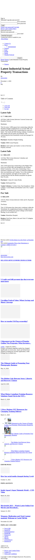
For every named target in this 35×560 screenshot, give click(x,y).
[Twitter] (10, 87)
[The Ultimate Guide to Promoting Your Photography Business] (5, 359)
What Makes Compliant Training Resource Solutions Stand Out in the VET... (16, 395)
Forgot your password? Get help (10, 27)
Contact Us (7, 43)
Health (6, 51)
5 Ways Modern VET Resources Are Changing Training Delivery (14, 410)
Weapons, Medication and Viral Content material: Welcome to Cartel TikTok (15, 517)
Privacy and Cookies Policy (8, 28)
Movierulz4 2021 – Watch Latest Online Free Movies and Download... (17, 506)
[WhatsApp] (23, 87)
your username (21, 21)
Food (5, 50)
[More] (30, 87)
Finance (6, 48)
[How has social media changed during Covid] (5, 473)
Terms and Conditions (10, 554)
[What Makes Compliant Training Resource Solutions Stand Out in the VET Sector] (5, 390)
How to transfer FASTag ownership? (14, 321)
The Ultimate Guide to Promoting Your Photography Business (15, 364)
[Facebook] (4, 87)
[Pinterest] (17, 87)
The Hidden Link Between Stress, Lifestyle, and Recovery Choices (16, 379)
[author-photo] (5, 253)
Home (2, 59)
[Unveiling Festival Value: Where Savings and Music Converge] (10, 297)
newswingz (4, 78)
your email (20, 33)
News (6, 45)
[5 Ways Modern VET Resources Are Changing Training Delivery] (5, 406)
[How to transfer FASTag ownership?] (10, 318)
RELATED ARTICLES (8, 260)
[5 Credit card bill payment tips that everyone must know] (10, 276)
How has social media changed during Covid (17, 476)
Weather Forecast (9, 55)
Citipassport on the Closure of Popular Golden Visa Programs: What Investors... (16, 342)
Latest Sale (7, 105)
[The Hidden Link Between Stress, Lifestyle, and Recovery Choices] (5, 375)
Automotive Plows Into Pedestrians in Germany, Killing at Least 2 (15, 243)
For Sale (6, 109)
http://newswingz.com (7, 257)
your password (21, 23)
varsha (2, 346)
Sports (6, 53)
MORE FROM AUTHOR (23, 260)
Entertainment (12, 46)
